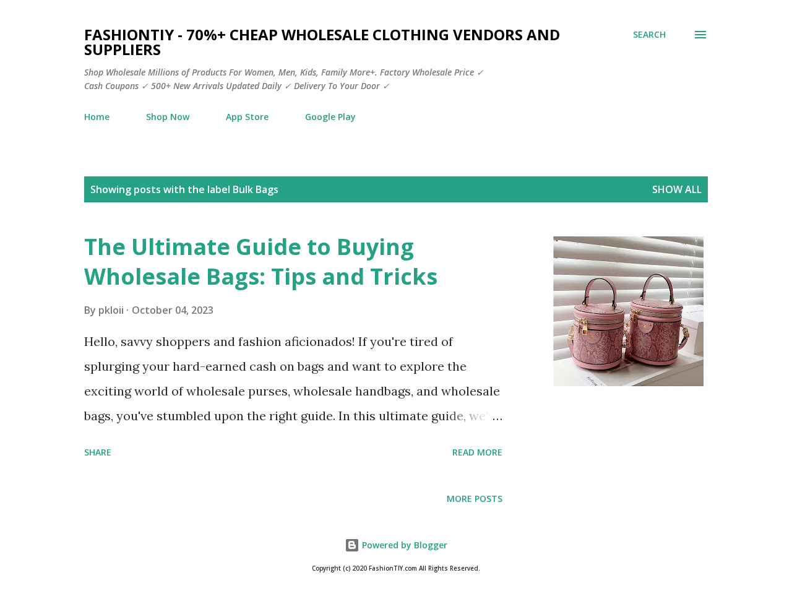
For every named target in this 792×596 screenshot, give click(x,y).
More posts (474, 498)
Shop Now (167, 117)
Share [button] (97, 452)
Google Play (330, 117)
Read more (477, 452)
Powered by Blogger (403, 545)
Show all (677, 189)
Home (97, 117)
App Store (247, 117)
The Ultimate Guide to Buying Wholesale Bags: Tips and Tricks (260, 261)
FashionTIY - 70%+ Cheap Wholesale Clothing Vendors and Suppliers (322, 41)
